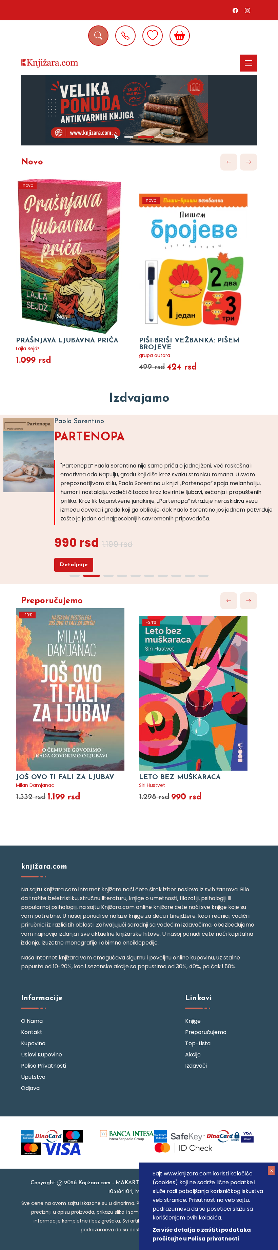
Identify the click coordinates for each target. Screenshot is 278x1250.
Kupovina (33, 1043)
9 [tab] (190, 576)
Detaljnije (74, 565)
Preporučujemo (52, 601)
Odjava (30, 1088)
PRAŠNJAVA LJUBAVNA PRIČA (67, 340)
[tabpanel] (139, 110)
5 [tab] (136, 576)
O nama (32, 1021)
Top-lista (198, 1043)
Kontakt (31, 1032)
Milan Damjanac (35, 785)
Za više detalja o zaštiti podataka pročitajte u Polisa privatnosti (202, 1234)
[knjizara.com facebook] (235, 10)
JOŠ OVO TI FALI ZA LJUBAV (65, 777)
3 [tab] (108, 576)
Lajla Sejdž (27, 348)
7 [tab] (163, 576)
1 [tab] (129, 137)
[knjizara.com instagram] (247, 10)
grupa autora (154, 355)
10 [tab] (203, 576)
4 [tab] (122, 576)
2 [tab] (145, 137)
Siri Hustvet (152, 785)
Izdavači (196, 1066)
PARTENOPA (89, 437)
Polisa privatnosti (43, 1066)
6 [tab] (149, 576)
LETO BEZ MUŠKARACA (180, 777)
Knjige (193, 1021)
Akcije (193, 1054)
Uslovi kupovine (41, 1054)
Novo (32, 162)
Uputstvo (33, 1077)
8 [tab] (176, 576)
